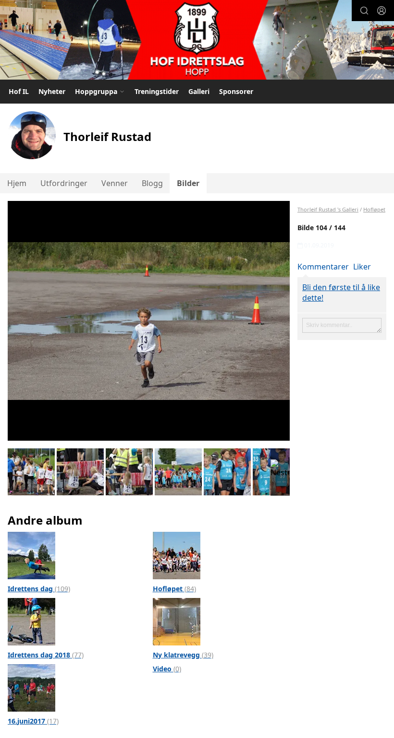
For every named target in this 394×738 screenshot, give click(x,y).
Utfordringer (63, 183)
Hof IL (19, 91)
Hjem (16, 183)
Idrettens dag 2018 (46, 654)
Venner (114, 183)
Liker (362, 266)
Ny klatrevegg (183, 654)
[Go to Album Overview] (31, 554)
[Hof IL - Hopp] (197, 41)
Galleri (198, 91)
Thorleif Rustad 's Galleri (327, 209)
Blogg (152, 183)
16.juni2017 (33, 721)
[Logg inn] (381, 10)
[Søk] (364, 10)
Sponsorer (236, 91)
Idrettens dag (39, 588)
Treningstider (157, 91)
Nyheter (51, 91)
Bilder (188, 183)
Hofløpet (174, 588)
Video (167, 668)
